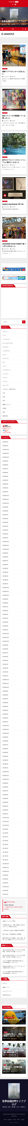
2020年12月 (6, 679)
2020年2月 (5, 718)
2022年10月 (6, 595)
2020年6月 (5, 702)
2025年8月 (5, 465)
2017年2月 (5, 856)
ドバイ (4, 366)
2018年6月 (5, 794)
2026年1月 (5, 445)
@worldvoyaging (10, 902)
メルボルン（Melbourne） (9, 389)
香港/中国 (5, 416)
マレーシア (5, 385)
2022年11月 (6, 591)
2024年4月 (5, 526)
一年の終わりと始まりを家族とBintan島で (14, 930)
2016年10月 (6, 871)
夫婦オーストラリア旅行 (10, 921)
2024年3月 (5, 530)
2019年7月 (5, 744)
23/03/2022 (6, 165)
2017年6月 (5, 840)
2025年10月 (6, 457)
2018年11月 (6, 775)
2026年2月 (5, 441)
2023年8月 (5, 557)
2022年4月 (5, 618)
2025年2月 (5, 488)
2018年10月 (6, 779)
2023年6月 (5, 564)
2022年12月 (6, 587)
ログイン (5, 983)
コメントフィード (7, 991)
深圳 (4, 412)
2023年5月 (5, 568)
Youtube (22, 1119)
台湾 (4, 396)
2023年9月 (5, 553)
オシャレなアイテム (8, 343)
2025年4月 (5, 480)
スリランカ (5, 358)
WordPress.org (6, 995)
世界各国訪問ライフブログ (14, 21)
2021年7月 (5, 652)
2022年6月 (5, 610)
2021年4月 (5, 664)
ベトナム (5, 381)
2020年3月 (5, 714)
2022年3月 (5, 622)
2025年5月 (5, 476)
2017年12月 (6, 817)
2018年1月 (5, 813)
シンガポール (5, 68)
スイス (4, 354)
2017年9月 (5, 829)
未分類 (4, 408)
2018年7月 (5, 790)
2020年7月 (5, 698)
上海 (4, 393)
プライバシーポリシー (14, 1122)
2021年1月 (5, 675)
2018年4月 (5, 802)
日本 (4, 400)
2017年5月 (5, 844)
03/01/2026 (7, 1038)
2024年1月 (5, 537)
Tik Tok (14, 1119)
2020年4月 (5, 710)
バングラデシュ (7, 370)
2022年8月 (5, 603)
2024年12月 (6, 495)
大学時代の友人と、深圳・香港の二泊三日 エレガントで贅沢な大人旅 (14, 1036)
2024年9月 (5, 507)
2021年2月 (5, 672)
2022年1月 (5, 629)
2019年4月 (5, 756)
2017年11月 (6, 821)
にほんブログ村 (7, 432)
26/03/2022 (6, 120)
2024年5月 (5, 522)
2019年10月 (6, 733)
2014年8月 (5, 890)
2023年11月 (6, 545)
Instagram (9, 1119)
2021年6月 (5, 656)
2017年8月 (5, 833)
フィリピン (5, 373)
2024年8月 (5, 511)
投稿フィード (6, 987)
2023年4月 (5, 572)
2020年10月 (6, 687)
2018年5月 (5, 798)
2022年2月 (5, 626)
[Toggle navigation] (13, 29)
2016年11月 (6, 867)
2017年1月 (5, 859)
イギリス (5, 331)
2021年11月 (6, 637)
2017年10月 (6, 825)
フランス (5, 377)
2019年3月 (5, 760)
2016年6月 (5, 882)
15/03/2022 (6, 248)
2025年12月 (6, 449)
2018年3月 (5, 806)
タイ (4, 362)
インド (4, 335)
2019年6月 (5, 748)
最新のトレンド (7, 404)
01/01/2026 (7, 1054)
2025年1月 (5, 491)
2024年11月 (6, 499)
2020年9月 (5, 691)
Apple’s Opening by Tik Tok (12, 204)
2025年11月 (6, 453)
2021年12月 (6, 633)
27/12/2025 (7, 1071)
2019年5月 (5, 752)
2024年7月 (5, 514)
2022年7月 (5, 606)
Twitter (18, 1119)
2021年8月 (5, 649)
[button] (22, 29)
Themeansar (13, 1116)
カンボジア (5, 347)
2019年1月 (5, 767)
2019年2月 (5, 764)
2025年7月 (5, 468)
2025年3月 (5, 484)
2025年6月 (5, 472)
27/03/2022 (6, 76)
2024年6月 (5, 518)
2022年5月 (5, 614)
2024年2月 (5, 534)
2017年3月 (5, 852)
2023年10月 (6, 549)
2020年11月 (6, 683)
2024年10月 (6, 503)
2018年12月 (6, 771)
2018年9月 (5, 783)
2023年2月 (5, 580)
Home (5, 1119)
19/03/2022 (6, 206)
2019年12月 (6, 725)
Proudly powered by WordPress (9, 1114)
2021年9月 (5, 645)
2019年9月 (5, 737)
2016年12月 (6, 863)
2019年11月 (6, 729)
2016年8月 (5, 879)
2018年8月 (5, 787)
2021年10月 (6, 641)
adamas (13, 76)
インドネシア (6, 339)
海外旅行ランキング (7, 428)
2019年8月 (5, 741)
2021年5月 (5, 660)
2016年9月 (5, 875)
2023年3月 (5, 576)
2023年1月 (5, 583)
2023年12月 (6, 541)
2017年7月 (5, 836)
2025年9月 (5, 461)
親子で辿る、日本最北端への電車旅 (12, 934)
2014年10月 (6, 886)
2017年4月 (5, 848)
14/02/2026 (7, 1022)
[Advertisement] (14, 303)
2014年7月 (5, 894)
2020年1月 (5, 721)
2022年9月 (5, 599)
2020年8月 (5, 695)
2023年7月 (5, 560)
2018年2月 (5, 810)
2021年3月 (5, 668)
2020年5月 (5, 706)
